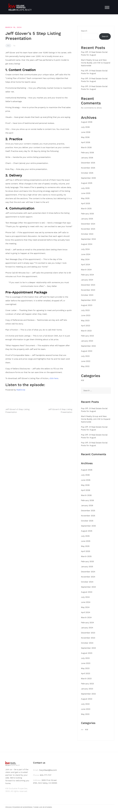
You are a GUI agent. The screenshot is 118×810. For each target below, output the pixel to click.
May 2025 (85, 198)
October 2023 (87, 295)
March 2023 (86, 331)
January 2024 (87, 280)
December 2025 (88, 163)
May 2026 (85, 137)
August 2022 (86, 351)
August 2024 (86, 244)
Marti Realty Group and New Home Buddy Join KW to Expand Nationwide (95, 63)
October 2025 (87, 173)
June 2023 (85, 315)
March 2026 (86, 147)
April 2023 (85, 325)
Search (84, 31)
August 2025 (86, 183)
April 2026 (85, 142)
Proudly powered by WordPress (18, 807)
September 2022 (88, 346)
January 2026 (87, 158)
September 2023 (88, 300)
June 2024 (85, 254)
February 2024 (87, 275)
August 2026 (86, 122)
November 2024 (88, 229)
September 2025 (88, 178)
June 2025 (85, 193)
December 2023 (88, 285)
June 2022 (85, 361)
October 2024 (87, 234)
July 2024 (85, 249)
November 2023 (88, 290)
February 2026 (87, 152)
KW (8, 45)
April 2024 (85, 264)
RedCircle (20, 390)
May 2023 (85, 320)
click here (53, 378)
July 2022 (85, 356)
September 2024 (88, 239)
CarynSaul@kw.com (48, 770)
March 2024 (86, 269)
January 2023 (87, 341)
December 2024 (88, 224)
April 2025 (85, 203)
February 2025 (87, 214)
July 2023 (85, 310)
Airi (40, 807)
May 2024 (85, 259)
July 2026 (85, 127)
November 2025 (88, 168)
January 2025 (87, 219)
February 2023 (87, 336)
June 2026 (85, 132)
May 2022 (85, 366)
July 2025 (85, 188)
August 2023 (86, 305)
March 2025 (86, 208)
